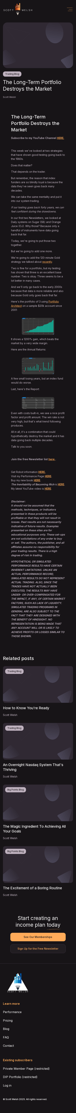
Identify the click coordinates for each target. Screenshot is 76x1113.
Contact (8, 1045)
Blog (6, 1029)
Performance (12, 1012)
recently (47, 261)
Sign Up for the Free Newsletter (38, 948)
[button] (69, 9)
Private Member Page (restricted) (26, 1068)
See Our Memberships (38, 937)
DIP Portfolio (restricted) (20, 1077)
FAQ (6, 1037)
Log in (7, 1085)
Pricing (8, 1020)
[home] (17, 9)
